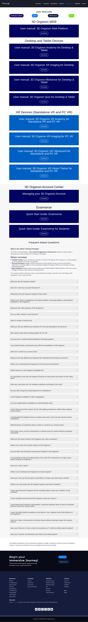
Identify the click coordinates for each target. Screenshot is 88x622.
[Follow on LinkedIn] (36, 609)
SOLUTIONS (38, 3)
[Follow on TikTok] (48, 609)
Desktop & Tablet (16, 15)
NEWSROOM (77, 3)
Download (44, 33)
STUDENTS (61, 3)
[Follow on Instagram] (39, 609)
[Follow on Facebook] (42, 609)
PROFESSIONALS (54, 3)
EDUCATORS (46, 3)
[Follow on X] (45, 609)
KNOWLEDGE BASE (69, 3)
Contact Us (62, 557)
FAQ (71, 15)
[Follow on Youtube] (51, 609)
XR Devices (53, 15)
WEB (34, 15)
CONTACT (84, 3)
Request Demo (64, 561)
